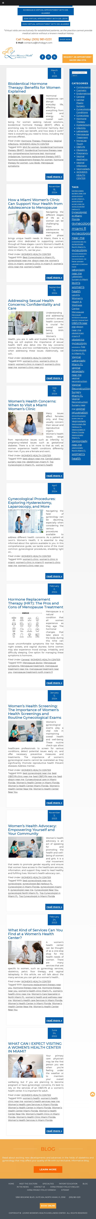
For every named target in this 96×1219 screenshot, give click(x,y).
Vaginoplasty (83, 169)
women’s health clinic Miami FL (35, 991)
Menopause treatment (32, 666)
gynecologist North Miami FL (23, 893)
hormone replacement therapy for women (30, 159)
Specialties (48, 1184)
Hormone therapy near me (27, 988)
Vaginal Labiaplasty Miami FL (78, 360)
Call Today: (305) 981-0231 (34, 39)
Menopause (78, 312)
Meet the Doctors (28, 1184)
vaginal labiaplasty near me (78, 371)
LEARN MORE (48, 1169)
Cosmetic (81, 90)
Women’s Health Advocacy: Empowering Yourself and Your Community (32, 830)
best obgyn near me (33, 458)
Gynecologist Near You (46, 890)
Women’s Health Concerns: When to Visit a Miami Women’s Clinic (32, 405)
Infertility (81, 128)
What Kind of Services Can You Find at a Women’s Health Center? (35, 934)
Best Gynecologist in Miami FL (39, 257)
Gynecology (82, 115)
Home (11, 1184)
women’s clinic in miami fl (38, 263)
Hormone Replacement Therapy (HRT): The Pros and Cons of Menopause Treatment (35, 603)
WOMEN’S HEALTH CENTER (34, 144)
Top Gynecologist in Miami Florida (37, 896)
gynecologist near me (19, 260)
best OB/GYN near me (44, 776)
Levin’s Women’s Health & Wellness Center (77, 302)
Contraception (83, 87)
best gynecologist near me (37, 773)
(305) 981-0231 (75, 1197)
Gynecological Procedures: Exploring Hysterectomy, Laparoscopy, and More (31, 503)
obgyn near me (40, 260)
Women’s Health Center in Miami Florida (37, 782)
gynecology (79, 250)
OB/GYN (80, 147)
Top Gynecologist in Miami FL (79, 350)
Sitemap (65, 1190)
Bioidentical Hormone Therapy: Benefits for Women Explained (34, 87)
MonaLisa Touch (83, 320)
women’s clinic (31, 361)
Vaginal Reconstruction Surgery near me (80, 404)
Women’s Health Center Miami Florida (28, 786)
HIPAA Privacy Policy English (64, 1187)
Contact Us (39, 1187)
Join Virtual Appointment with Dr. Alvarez (45, 24)
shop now (65, 39)
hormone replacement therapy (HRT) (41, 156)
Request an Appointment (78, 57)
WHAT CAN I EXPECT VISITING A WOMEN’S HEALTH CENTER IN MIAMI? (35, 1047)
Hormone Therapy (30, 141)
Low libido (34, 163)
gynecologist (15, 883)
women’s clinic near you (31, 367)
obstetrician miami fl (37, 462)
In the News (23, 1187)
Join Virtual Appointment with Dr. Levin (46, 18)
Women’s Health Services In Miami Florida (30, 1120)
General (25, 659)
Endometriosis (84, 93)
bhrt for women (31, 147)
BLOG (48, 1149)
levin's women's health (78, 287)
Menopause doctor (33, 663)
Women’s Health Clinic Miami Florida (35, 1117)
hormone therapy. (78, 259)
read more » (54, 176)
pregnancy (76, 347)
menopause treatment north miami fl (33, 672)
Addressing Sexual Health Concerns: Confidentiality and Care (34, 304)
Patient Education (68, 1184)
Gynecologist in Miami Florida (23, 887)
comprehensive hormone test (28, 153)
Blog (85, 1184)
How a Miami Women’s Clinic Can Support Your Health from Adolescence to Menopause (35, 204)
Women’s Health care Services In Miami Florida (37, 1000)
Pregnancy (47, 141)
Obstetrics (81, 150)
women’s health (32, 267)
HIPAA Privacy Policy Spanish (41, 1190)
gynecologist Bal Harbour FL (37, 883)
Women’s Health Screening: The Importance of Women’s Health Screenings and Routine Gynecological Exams (34, 712)
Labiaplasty (82, 131)
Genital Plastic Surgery (80, 103)
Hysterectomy (83, 125)
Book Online (48, 1206)
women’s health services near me (42, 1101)
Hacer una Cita (77, 60)
